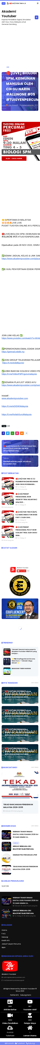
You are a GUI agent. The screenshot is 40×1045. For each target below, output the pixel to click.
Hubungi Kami (25, 995)
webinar (15, 843)
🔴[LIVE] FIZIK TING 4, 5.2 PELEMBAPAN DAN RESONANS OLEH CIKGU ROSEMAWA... (27, 481)
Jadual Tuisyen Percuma (11, 944)
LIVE (3, 3)
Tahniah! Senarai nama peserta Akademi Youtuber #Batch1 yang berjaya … (24, 651)
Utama (4, 930)
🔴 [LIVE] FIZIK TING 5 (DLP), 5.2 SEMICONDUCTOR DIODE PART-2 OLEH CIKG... (26, 515)
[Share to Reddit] (22, 433)
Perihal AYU (14, 995)
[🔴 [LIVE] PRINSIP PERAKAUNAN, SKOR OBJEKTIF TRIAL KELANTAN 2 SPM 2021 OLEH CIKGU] (8, 504)
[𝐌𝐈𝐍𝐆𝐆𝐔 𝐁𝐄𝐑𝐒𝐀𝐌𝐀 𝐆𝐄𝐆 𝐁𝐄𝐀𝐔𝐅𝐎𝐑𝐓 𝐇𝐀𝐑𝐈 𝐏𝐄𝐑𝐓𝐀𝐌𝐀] (6, 851)
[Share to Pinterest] (17, 433)
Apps (3, 947)
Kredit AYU (6, 940)
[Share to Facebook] (3, 433)
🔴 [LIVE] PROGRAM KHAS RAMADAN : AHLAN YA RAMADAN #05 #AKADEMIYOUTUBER (19, 732)
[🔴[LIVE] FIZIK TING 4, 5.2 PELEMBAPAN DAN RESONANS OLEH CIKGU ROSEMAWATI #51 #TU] (8, 4)
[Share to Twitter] (8, 433)
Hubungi (5, 937)
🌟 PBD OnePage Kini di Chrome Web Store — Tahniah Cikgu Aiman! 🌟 (23, 661)
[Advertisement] (20, 48)
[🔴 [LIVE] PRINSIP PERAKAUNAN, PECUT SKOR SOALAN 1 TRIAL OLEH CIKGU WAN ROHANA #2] (8, 537)
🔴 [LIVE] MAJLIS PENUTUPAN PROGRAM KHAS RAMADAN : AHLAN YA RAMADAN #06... (18, 694)
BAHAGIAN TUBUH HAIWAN (21, 668)
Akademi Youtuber (27, 989)
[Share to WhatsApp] (12, 433)
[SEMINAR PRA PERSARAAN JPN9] (6, 862)
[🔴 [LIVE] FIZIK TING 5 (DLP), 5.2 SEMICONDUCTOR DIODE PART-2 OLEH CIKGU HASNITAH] (8, 522)
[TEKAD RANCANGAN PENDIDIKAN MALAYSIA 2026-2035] (6, 874)
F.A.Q (3, 933)
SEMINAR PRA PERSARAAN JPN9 (25, 855)
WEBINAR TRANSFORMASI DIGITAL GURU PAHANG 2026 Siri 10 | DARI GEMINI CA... (25, 834)
